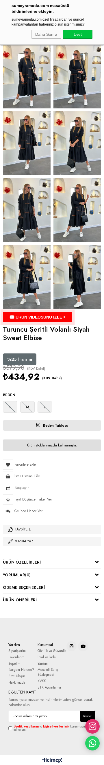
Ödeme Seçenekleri (24, 587)
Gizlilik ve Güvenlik (52, 650)
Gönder (87, 716)
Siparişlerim (17, 650)
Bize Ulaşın (16, 676)
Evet (78, 34)
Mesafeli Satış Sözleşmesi (48, 672)
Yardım (43, 663)
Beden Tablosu (55, 425)
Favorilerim (16, 657)
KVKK (42, 681)
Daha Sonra (46, 34)
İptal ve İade (47, 657)
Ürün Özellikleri (22, 562)
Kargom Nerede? (21, 669)
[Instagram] (71, 646)
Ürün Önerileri (20, 600)
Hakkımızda (16, 682)
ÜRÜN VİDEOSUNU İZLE (38, 317)
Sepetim (14, 663)
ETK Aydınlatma (49, 687)
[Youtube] (83, 646)
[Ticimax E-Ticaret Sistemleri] (52, 761)
